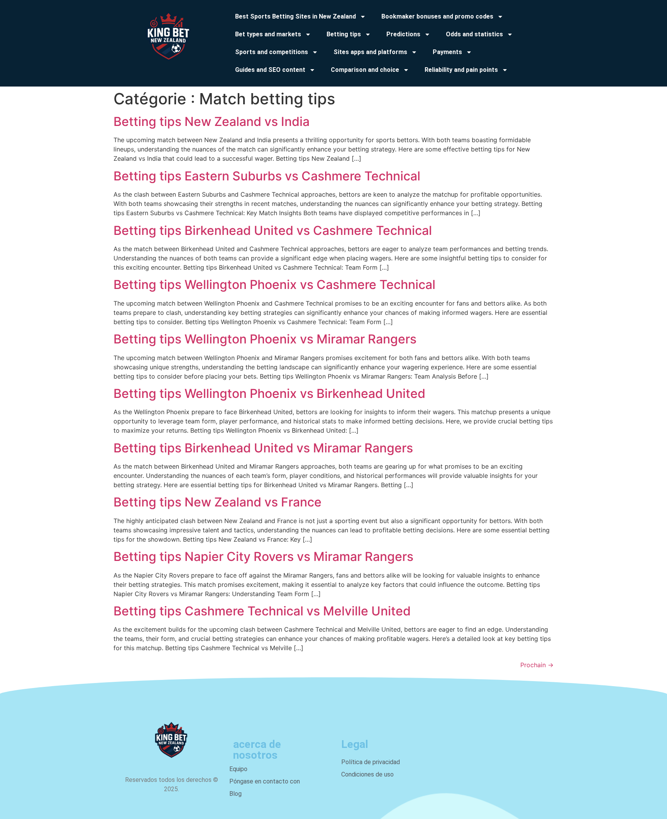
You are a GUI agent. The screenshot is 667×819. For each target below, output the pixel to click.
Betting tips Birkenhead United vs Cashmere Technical (272, 230)
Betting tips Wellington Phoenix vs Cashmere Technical (274, 284)
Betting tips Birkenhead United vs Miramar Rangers (263, 447)
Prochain (537, 665)
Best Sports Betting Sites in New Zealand (295, 16)
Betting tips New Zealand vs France (217, 502)
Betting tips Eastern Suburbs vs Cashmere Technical (266, 176)
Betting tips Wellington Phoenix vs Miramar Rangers (264, 339)
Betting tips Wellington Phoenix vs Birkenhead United (269, 393)
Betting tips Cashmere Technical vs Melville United (262, 610)
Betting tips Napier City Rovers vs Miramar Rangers (263, 556)
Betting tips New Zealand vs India (211, 121)
